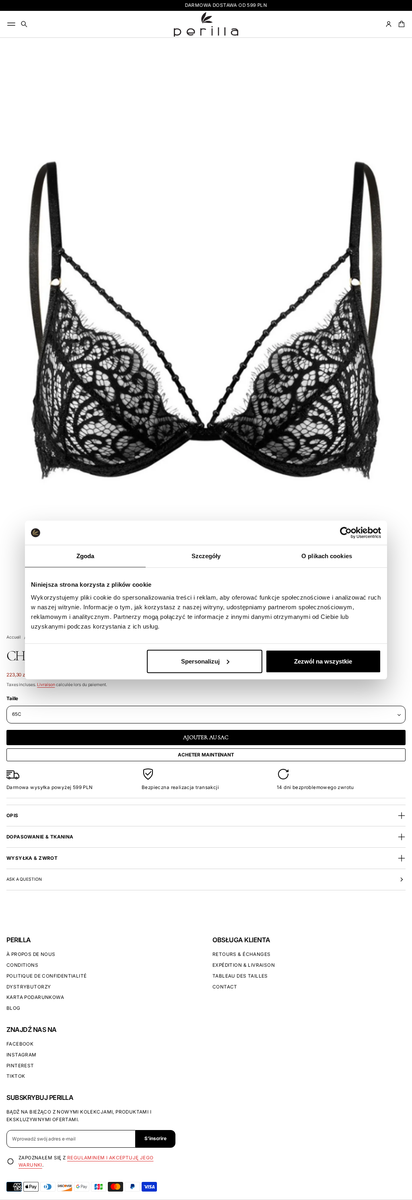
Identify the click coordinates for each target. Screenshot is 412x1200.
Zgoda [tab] (85, 556)
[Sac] (400, 24)
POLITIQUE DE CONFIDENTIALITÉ (46, 976)
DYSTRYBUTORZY (28, 987)
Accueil (13, 637)
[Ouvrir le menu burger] (11, 24)
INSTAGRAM (21, 1055)
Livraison (46, 684)
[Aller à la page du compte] (388, 24)
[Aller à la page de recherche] (24, 24)
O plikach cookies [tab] (326, 556)
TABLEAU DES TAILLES (240, 976)
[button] (24, 24)
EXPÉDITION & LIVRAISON (243, 965)
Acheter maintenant (206, 755)
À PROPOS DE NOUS (31, 954)
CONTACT (224, 987)
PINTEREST (20, 1065)
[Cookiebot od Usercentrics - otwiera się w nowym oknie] (346, 533)
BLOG (13, 1008)
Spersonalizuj (200, 661)
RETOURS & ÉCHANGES (241, 954)
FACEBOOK (19, 1044)
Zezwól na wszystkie (323, 661)
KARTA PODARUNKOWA (35, 997)
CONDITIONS (22, 965)
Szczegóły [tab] (206, 556)
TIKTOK (15, 1076)
